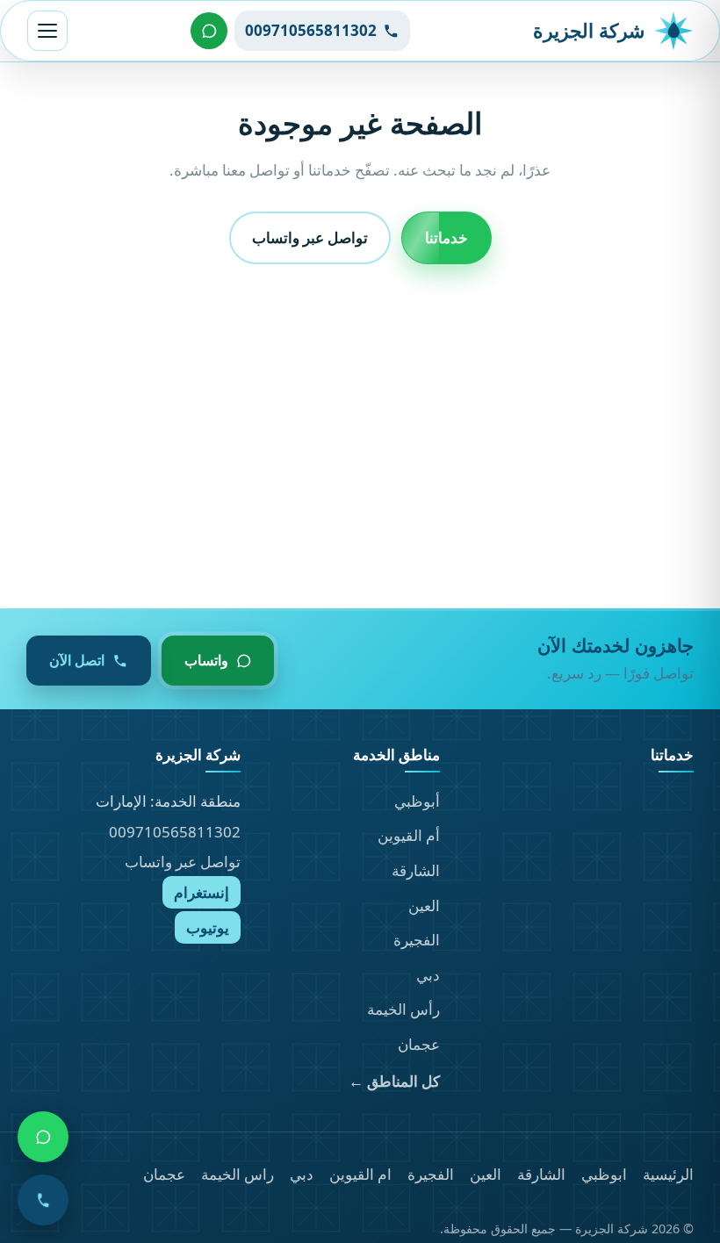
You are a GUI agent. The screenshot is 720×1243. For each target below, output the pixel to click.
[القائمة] (47, 31)
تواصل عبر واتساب (310, 237)
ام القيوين (360, 1174)
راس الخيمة (237, 1174)
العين (424, 905)
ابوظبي (604, 1174)
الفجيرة (416, 940)
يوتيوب (207, 927)
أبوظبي (417, 801)
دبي (428, 975)
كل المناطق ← (394, 1081)
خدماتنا (446, 237)
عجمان (419, 1044)
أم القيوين (409, 835)
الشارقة (416, 870)
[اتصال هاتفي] (43, 1200)
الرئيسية (668, 1174)
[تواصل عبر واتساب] (209, 30)
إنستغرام (201, 892)
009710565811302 (175, 832)
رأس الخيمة (403, 1009)
